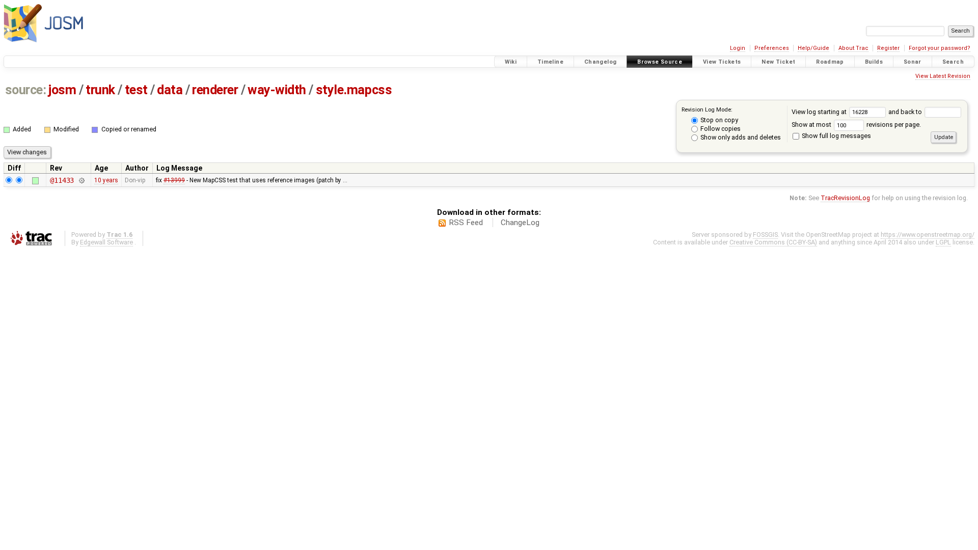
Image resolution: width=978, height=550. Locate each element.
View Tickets (722, 62)
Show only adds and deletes (740, 137)
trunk (100, 89)
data (169, 89)
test (136, 89)
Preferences (771, 48)
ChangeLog (520, 222)
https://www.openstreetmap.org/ (927, 234)
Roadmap (830, 62)
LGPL (943, 242)
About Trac (853, 48)
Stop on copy (718, 120)
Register (888, 48)
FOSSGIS (765, 234)
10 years (106, 180)
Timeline (550, 62)
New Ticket (778, 62)
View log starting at (820, 112)
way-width (277, 89)
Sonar (912, 62)
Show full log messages (835, 136)
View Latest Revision (942, 76)
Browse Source (659, 62)
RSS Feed (466, 222)
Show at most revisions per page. (856, 124)
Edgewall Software (106, 242)
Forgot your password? (939, 48)
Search (953, 62)
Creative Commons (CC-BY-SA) (773, 242)
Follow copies (720, 128)
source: (25, 89)
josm (62, 89)
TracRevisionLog (845, 198)
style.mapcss (354, 89)
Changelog (600, 62)
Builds (874, 62)
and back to (905, 112)
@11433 (62, 180)
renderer (215, 89)
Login (737, 48)
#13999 (174, 180)
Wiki (511, 62)
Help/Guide (813, 48)
